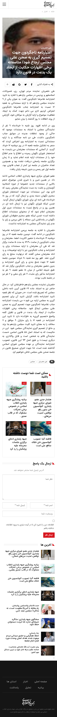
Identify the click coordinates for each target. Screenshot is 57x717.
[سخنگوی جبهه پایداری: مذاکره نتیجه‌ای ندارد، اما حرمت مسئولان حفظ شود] (48, 623)
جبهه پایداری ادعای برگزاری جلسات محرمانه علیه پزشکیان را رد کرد (23, 593)
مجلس (32, 361)
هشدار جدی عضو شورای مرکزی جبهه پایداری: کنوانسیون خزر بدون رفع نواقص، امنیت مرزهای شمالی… (22, 553)
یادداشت (14, 687)
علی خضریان (43, 361)
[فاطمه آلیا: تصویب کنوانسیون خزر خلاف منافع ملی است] (40, 428)
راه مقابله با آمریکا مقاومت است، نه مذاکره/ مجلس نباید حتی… (22, 609)
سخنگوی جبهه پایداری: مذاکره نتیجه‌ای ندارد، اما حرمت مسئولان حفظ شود (23, 622)
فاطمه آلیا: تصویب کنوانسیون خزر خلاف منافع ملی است (23, 580)
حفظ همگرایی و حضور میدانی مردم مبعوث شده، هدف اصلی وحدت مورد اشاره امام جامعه (22, 637)
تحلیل (28, 687)
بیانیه (41, 687)
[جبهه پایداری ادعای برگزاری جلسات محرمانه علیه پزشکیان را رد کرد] (16, 428)
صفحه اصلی (41, 681)
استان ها (11, 681)
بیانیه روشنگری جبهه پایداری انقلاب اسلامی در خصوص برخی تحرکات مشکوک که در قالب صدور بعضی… (23, 567)
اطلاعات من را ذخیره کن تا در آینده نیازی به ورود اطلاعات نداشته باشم (30, 526)
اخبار (49, 383)
